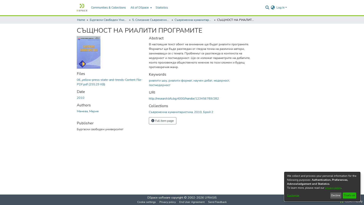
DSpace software (158, 198)
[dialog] (322, 186)
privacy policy (333, 188)
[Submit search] (267, 7)
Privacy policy (167, 202)
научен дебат (202, 81)
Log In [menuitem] (280, 7)
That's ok (349, 195)
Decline (335, 195)
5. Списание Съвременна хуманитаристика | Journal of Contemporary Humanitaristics (151, 20)
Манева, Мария (88, 111)
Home (81, 20)
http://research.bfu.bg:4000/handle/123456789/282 (184, 99)
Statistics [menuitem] (162, 7)
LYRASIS (211, 198)
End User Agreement (192, 202)
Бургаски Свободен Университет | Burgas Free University (109, 20)
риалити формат (180, 81)
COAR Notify (353, 201)
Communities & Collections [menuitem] (108, 7)
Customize (293, 195)
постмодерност (159, 85)
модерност (221, 81)
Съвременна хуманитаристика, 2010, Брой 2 (194, 20)
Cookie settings (146, 202)
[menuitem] (141, 7)
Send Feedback (217, 202)
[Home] (82, 7)
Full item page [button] (164, 121)
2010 (80, 98)
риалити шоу (158, 81)
